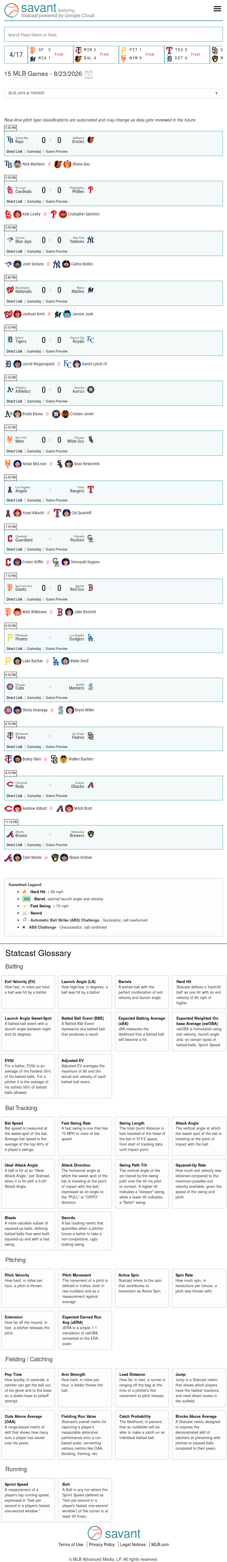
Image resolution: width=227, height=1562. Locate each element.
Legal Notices (133, 1544)
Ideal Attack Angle (21, 1165)
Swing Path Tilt (133, 1165)
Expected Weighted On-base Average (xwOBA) (197, 1021)
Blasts (10, 1217)
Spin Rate (184, 1275)
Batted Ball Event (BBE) (82, 1018)
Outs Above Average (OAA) (23, 1419)
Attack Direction (75, 1165)
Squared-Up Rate (191, 1165)
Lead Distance (132, 1374)
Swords (68, 1217)
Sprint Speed (16, 1484)
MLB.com (160, 1544)
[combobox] (113, 34)
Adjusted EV (72, 1060)
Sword (36, 913)
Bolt (66, 1484)
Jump (181, 1374)
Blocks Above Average (196, 1416)
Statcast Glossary (38, 952)
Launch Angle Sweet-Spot (28, 1018)
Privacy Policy (102, 1544)
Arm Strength (73, 1374)
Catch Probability (135, 1416)
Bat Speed (14, 1123)
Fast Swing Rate (76, 1123)
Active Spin (129, 1275)
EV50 (9, 1060)
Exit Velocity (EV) (20, 981)
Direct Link (15, 151)
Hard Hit (37, 891)
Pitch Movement (76, 1275)
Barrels (125, 981)
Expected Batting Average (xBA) (142, 1021)
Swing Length (132, 1123)
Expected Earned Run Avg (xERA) (81, 1319)
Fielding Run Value (78, 1416)
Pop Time (13, 1374)
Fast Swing (40, 906)
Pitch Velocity (17, 1275)
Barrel (39, 898)
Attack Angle (187, 1123)
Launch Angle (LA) (78, 981)
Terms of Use (71, 1544)
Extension (14, 1317)
